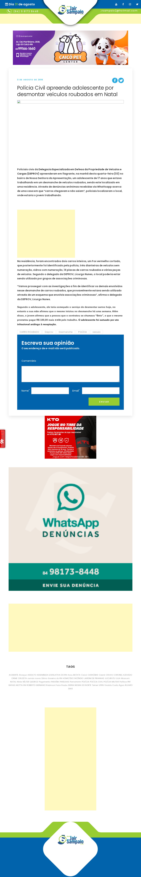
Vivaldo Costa (111, 685)
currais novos (34, 678)
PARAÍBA (55, 681)
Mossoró (125, 678)
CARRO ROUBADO (29, 332)
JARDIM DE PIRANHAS (94, 678)
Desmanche (66, 332)
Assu (70, 674)
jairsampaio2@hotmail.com (118, 10)
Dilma (44, 678)
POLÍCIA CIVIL (96, 681)
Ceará (102, 674)
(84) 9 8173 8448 (26, 11)
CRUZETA (22, 678)
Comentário (28, 361)
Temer (95, 685)
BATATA (76, 674)
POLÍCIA (82, 332)
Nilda (19, 681)
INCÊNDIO (78, 678)
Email (76, 390)
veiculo (97, 332)
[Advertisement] (46, 234)
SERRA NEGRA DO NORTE (79, 685)
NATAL (13, 681)
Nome (25, 390)
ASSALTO (32, 674)
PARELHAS (64, 681)
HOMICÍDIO (68, 678)
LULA (118, 678)
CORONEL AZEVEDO (122, 674)
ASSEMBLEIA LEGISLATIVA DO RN (52, 674)
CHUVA (109, 674)
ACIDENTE (13, 674)
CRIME (14, 678)
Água (121, 685)
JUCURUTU (110, 678)
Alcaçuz (23, 674)
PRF (129, 681)
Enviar (104, 401)
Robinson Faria (53, 685)
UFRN (101, 685)
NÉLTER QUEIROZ (30, 681)
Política (123, 681)
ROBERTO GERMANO (36, 685)
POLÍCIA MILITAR (111, 681)
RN (24, 685)
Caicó (84, 674)
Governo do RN (55, 678)
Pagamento (44, 681)
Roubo (64, 685)
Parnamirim (75, 681)
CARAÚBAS (93, 674)
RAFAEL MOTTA (16, 685)
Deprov (49, 332)
